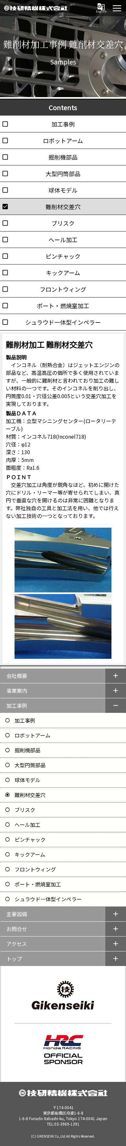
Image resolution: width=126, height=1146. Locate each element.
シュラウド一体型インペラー (48, 899)
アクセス (16, 944)
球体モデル (27, 780)
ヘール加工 (27, 824)
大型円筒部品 (30, 765)
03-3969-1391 (66, 1124)
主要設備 (16, 914)
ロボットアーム (32, 735)
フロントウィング (35, 869)
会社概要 (16, 676)
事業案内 (16, 690)
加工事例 (16, 705)
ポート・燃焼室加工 (38, 884)
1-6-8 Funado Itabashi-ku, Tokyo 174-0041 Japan (63, 1115)
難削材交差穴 (30, 795)
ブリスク (25, 810)
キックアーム (30, 854)
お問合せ (16, 929)
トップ (14, 958)
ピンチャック (30, 839)
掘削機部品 (27, 750)
